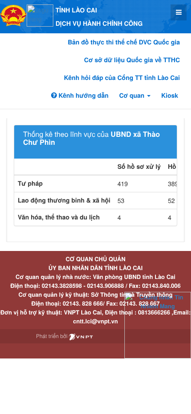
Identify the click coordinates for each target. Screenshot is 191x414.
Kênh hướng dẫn (82, 95)
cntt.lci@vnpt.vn (95, 321)
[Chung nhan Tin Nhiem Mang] (157, 324)
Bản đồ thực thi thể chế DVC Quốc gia (124, 42)
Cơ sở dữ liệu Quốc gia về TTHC (132, 60)
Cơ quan (132, 95)
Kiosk (169, 95)
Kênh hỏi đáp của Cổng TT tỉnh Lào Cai (122, 77)
